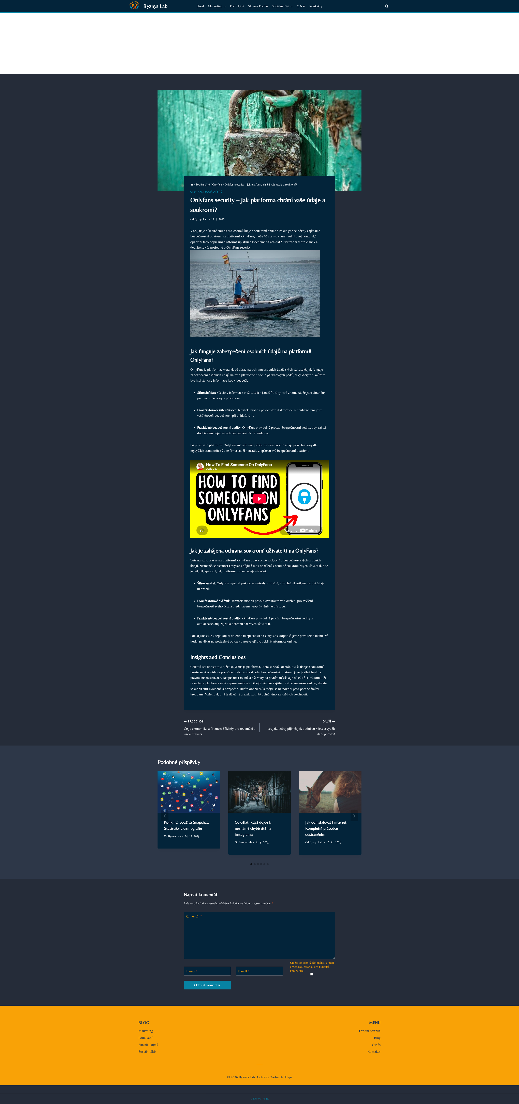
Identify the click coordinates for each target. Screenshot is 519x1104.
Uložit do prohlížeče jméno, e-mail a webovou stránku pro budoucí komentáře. (312, 966)
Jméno (191, 971)
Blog (377, 1038)
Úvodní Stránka (370, 1031)
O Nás (301, 6)
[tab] (251, 864)
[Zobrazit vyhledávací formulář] (386, 6)
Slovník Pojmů (258, 6)
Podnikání (237, 6)
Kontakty (315, 6)
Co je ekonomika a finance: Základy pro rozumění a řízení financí (219, 728)
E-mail (244, 971)
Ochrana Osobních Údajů (274, 1077)
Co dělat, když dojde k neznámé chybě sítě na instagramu (253, 828)
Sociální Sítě (213, 191)
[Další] (354, 815)
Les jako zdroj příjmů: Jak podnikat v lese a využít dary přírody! (301, 728)
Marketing (145, 1031)
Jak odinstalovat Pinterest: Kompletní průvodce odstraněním (326, 828)
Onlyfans (196, 191)
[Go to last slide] (164, 815)
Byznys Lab (200, 219)
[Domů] (191, 184)
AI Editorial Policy (259, 1098)
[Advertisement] (259, 43)
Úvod (200, 6)
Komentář (194, 916)
